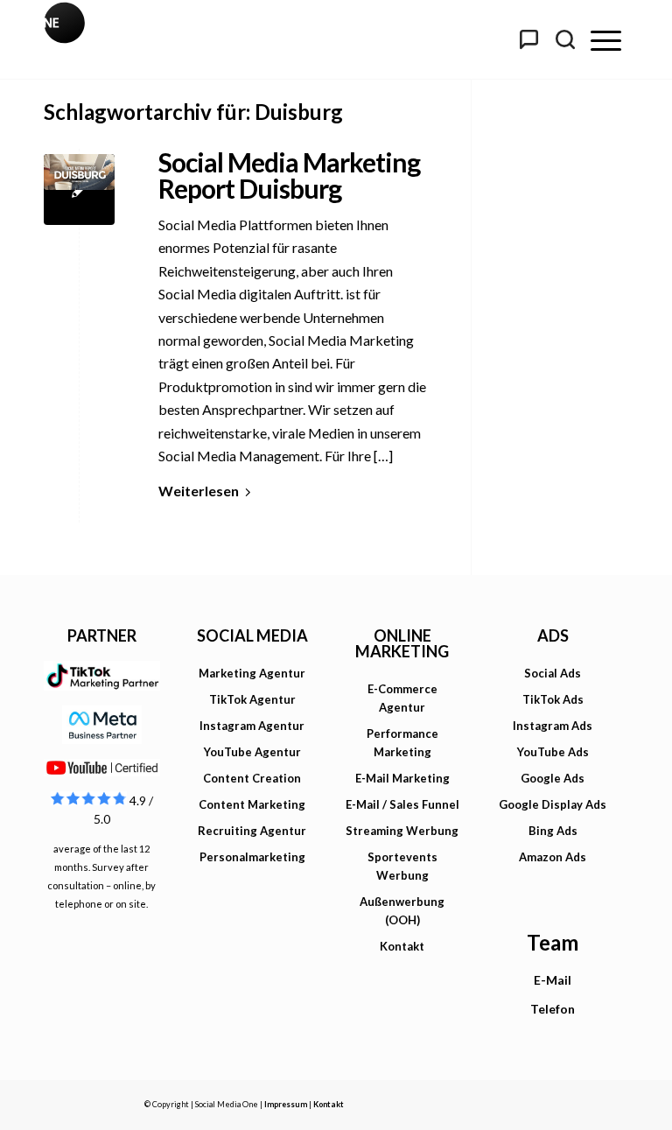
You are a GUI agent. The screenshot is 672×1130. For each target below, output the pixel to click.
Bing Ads (553, 831)
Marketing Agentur (252, 673)
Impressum (285, 1104)
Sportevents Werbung (403, 866)
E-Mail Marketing (402, 778)
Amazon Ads (552, 857)
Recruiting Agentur (252, 831)
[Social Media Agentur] (190, 39)
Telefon (552, 1008)
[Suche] (565, 39)
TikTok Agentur (252, 699)
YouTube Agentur (252, 752)
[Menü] (606, 39)
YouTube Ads (553, 752)
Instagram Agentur (252, 726)
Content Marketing (252, 804)
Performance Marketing (402, 742)
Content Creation (252, 778)
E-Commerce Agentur (403, 698)
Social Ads (552, 673)
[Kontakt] (528, 39)
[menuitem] (606, 39)
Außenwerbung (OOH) (402, 911)
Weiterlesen (198, 490)
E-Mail (552, 979)
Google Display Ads (552, 804)
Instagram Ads (552, 726)
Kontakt (402, 946)
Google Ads (552, 778)
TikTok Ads (553, 699)
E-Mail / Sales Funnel (402, 804)
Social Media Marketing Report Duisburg (289, 175)
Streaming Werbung (402, 831)
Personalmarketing (252, 857)
